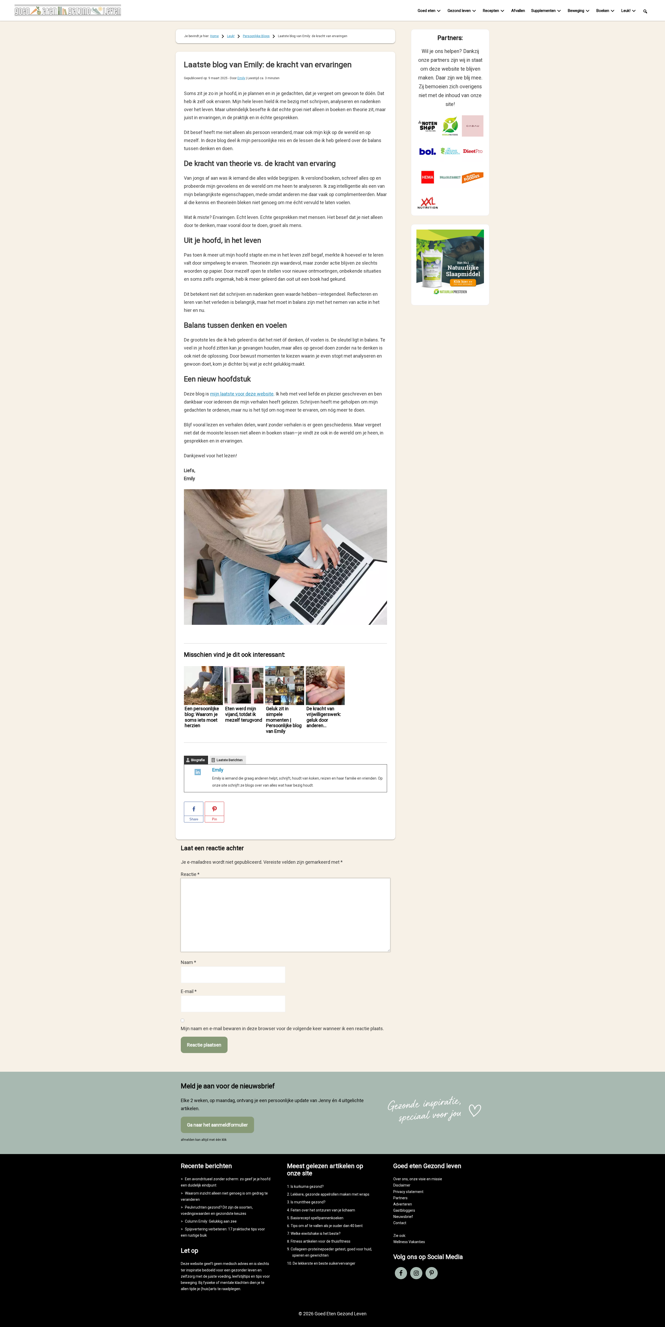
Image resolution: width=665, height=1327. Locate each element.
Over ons (400, 1179)
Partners (400, 1198)
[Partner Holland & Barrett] (450, 177)
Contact (399, 1223)
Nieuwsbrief (403, 1217)
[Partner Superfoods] (472, 177)
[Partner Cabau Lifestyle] (472, 126)
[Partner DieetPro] (472, 151)
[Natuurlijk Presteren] (450, 295)
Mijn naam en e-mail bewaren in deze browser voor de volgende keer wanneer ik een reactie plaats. (282, 1028)
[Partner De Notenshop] (427, 126)
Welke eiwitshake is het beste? (316, 1233)
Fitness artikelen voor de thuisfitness (320, 1241)
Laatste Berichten (230, 760)
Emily (217, 770)
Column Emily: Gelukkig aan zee (211, 1221)
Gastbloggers (404, 1210)
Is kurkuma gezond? (307, 1186)
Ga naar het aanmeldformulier (217, 1125)
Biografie (198, 760)
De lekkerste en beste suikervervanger (324, 1263)
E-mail (189, 991)
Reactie (190, 874)
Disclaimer (401, 1185)
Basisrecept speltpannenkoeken (317, 1218)
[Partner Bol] (427, 151)
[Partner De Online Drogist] (450, 151)
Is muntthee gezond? (308, 1202)
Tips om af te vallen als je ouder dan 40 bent (327, 1226)
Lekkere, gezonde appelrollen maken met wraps (330, 1194)
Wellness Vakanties (409, 1242)
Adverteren (402, 1204)
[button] (645, 11)
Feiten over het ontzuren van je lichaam (323, 1210)
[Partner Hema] (427, 177)
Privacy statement (408, 1192)
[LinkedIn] (198, 773)
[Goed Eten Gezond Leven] (68, 11)
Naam (188, 962)
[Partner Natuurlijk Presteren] (450, 126)
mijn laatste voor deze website (242, 394)
